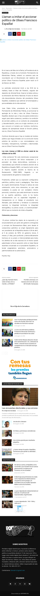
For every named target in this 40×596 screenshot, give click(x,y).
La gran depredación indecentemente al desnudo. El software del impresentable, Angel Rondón (26, 493)
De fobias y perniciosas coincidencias (24, 431)
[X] (14, 34)
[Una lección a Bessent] (7, 424)
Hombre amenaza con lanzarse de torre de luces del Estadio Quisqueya (29, 282)
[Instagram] (25, 584)
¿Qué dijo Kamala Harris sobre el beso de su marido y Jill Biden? (10, 282)
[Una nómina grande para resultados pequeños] (7, 442)
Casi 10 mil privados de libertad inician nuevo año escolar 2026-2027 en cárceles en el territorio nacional (25, 321)
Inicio (3, 8)
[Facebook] (10, 34)
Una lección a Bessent (19, 421)
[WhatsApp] (23, 34)
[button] (3, 2)
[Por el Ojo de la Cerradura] (3, 29)
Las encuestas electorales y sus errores (20, 408)
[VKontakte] (29, 584)
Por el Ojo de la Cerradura (13, 29)
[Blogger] (10, 584)
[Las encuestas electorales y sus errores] (20, 397)
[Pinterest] (19, 34)
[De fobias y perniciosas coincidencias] (7, 433)
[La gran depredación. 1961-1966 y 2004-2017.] (7, 504)
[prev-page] (3, 353)
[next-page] (6, 353)
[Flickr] (20, 584)
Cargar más (19, 511)
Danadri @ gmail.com (18, 570)
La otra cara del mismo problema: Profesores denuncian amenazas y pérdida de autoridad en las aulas (24, 331)
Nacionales (9, 8)
